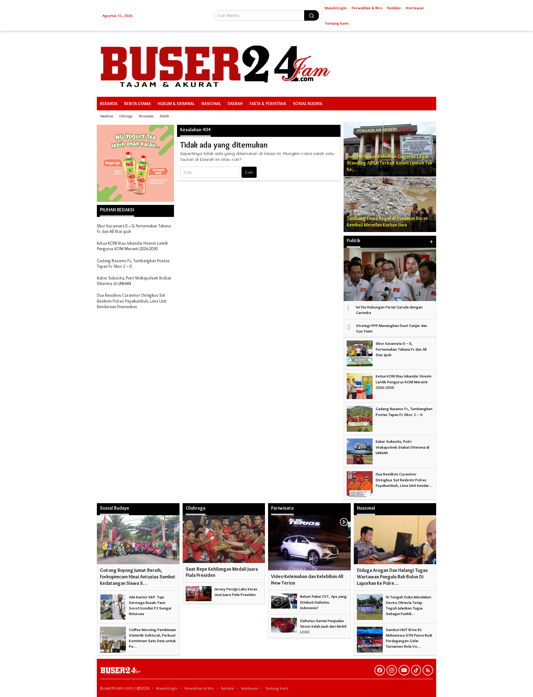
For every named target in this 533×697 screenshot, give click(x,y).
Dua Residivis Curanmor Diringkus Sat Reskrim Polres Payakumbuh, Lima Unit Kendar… (404, 479)
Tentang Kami (276, 688)
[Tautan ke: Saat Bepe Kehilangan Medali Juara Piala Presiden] (224, 539)
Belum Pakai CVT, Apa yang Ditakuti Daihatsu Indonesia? (323, 602)
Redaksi (227, 688)
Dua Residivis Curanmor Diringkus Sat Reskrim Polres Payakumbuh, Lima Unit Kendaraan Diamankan (132, 300)
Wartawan (249, 688)
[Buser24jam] (266, 62)
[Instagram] (391, 670)
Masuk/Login (167, 688)
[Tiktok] (416, 670)
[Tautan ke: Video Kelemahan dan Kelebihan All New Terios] (309, 542)
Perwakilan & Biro (199, 688)
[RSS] (428, 670)
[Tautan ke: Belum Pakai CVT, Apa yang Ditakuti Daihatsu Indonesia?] (284, 599)
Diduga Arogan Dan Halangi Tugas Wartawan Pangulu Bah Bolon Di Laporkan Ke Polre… (392, 576)
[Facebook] (379, 670)
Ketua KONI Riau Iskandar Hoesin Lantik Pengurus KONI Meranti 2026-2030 (132, 245)
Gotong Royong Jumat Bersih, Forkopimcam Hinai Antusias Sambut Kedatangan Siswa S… (138, 576)
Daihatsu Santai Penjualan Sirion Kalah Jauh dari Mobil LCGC (323, 626)
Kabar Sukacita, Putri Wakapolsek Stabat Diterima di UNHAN (402, 447)
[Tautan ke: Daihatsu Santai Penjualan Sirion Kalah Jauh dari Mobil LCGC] (284, 624)
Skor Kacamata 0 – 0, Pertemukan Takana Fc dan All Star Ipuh (401, 349)
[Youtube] (404, 670)
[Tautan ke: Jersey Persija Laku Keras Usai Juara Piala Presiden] (199, 592)
